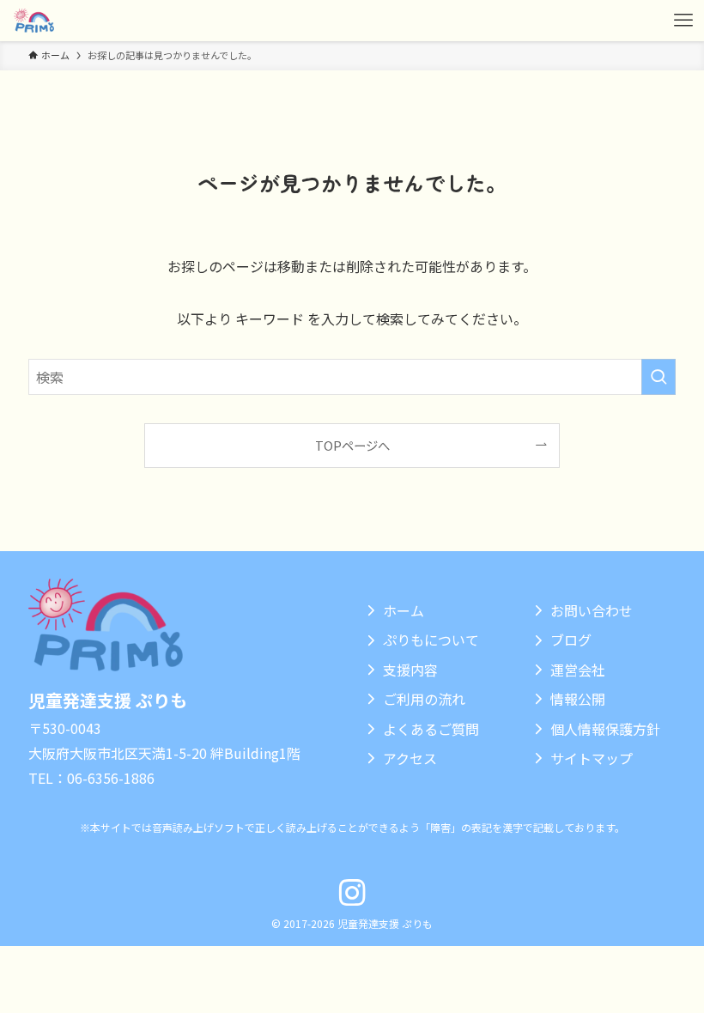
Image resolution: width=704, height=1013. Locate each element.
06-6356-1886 (111, 777)
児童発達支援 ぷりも (107, 700)
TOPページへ (352, 445)
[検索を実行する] (658, 377)
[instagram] (352, 892)
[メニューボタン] (683, 20)
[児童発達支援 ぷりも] (33, 20)
